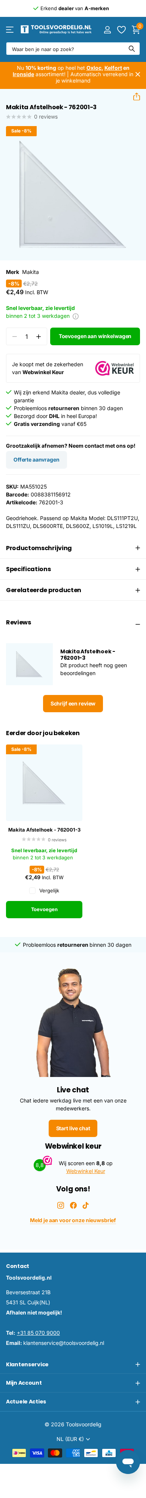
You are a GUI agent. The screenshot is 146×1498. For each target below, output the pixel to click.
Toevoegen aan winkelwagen (95, 336)
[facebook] (73, 1205)
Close (138, 74)
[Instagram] (60, 1205)
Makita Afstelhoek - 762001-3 (44, 830)
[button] (133, 97)
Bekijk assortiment (10, 29)
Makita (30, 272)
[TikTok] (86, 1205)
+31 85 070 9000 (38, 1333)
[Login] (107, 30)
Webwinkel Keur (85, 1171)
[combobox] (73, 48)
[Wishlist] (121, 30)
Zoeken (132, 48)
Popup (76, 316)
